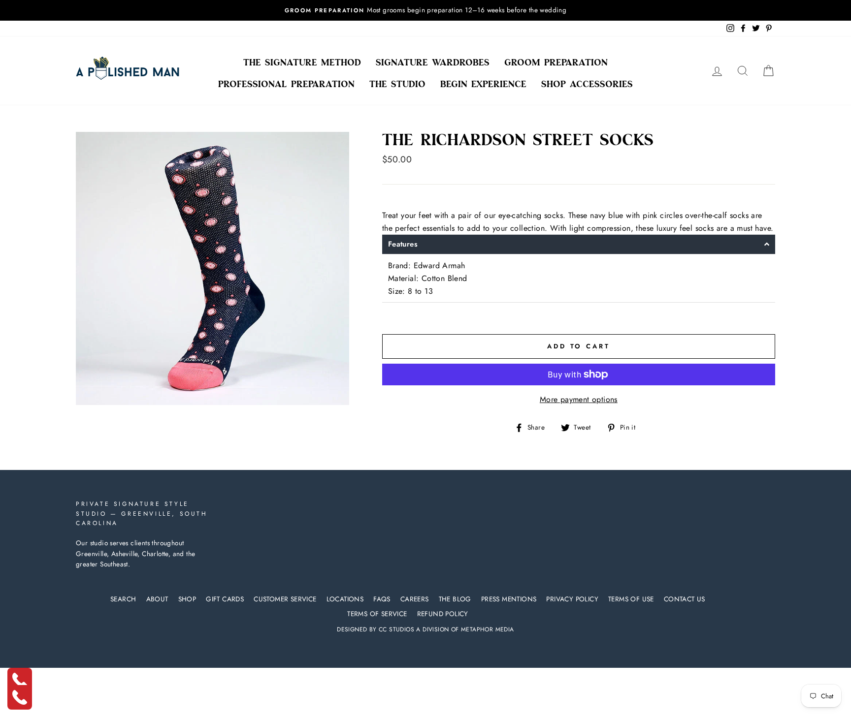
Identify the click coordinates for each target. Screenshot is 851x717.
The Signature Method (302, 62)
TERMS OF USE (631, 599)
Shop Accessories (587, 84)
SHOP (187, 599)
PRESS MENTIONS (509, 599)
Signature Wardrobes (433, 62)
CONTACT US (684, 599)
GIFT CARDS (225, 599)
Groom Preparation (556, 62)
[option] (425, 10)
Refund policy (442, 614)
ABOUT (157, 599)
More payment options (579, 399)
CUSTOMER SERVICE (285, 599)
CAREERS (414, 599)
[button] (578, 244)
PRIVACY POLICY (572, 599)
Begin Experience (483, 84)
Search (123, 599)
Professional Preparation (286, 84)
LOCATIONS (345, 599)
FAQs (382, 599)
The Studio (397, 84)
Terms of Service (377, 614)
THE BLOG (455, 599)
